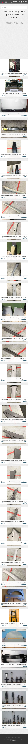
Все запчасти (9, 22)
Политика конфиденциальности (12, 737)
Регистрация (16, 1)
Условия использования (10, 739)
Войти (25, 1)
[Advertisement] (14, 41)
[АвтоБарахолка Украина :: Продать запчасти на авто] (2, 2)
